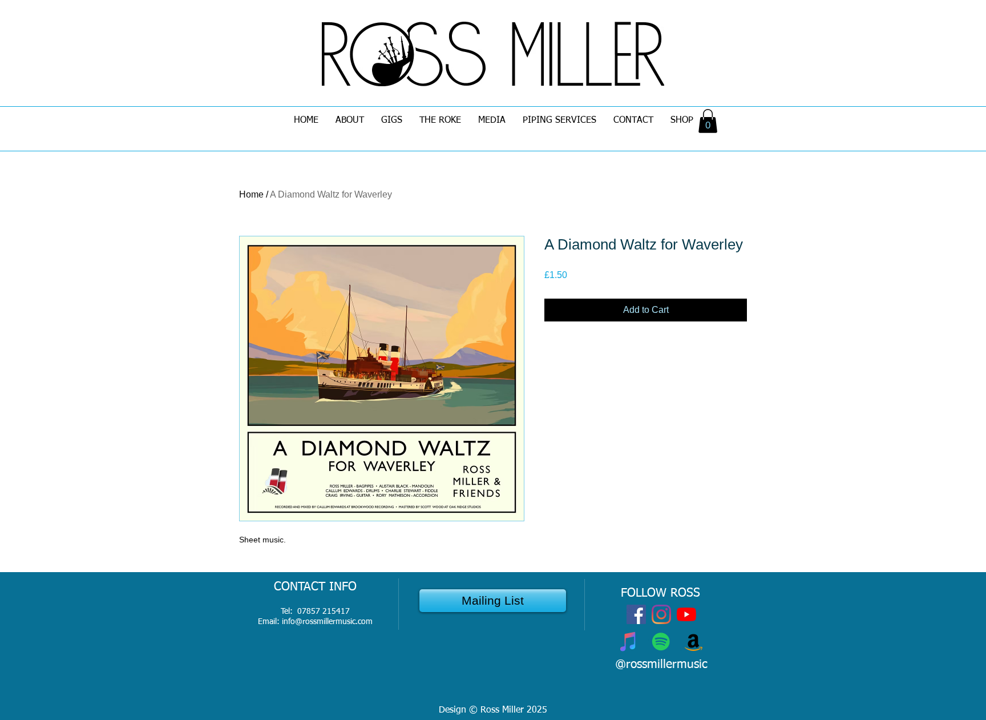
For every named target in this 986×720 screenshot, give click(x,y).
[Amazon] (693, 641)
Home (251, 194)
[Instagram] (661, 614)
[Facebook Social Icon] (636, 614)
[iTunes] (628, 641)
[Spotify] (661, 641)
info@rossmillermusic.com (327, 622)
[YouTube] (686, 614)
